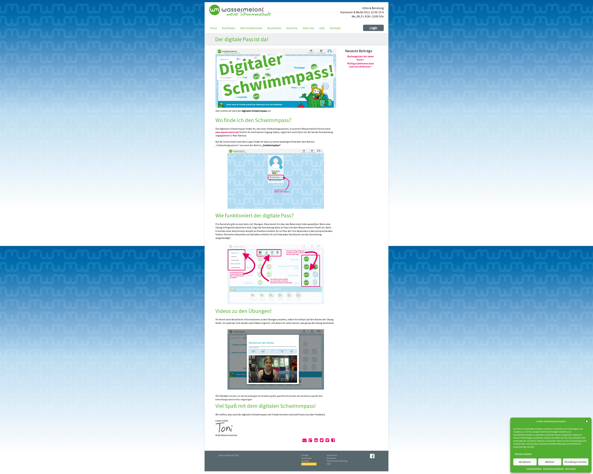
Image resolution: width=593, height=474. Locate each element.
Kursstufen (274, 28)
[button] (586, 421)
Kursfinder (228, 28)
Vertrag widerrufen (309, 464)
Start (213, 28)
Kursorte (292, 28)
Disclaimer (331, 458)
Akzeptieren (525, 461)
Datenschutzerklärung (553, 468)
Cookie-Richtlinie (534, 468)
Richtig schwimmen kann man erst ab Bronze (360, 65)
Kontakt (335, 28)
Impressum (570, 468)
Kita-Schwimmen (251, 28)
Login (373, 28)
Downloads (306, 458)
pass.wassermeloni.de (226, 132)
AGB (329, 463)
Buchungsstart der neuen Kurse (360, 58)
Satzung (305, 460)
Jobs (322, 28)
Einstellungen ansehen (576, 461)
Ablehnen (549, 461)
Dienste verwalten (523, 453)
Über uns (308, 28)
